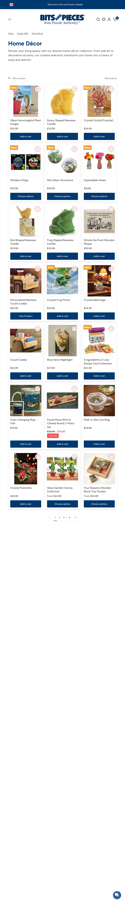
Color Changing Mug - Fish (23, 421)
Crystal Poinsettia (21, 488)
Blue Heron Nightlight (59, 359)
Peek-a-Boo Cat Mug (97, 419)
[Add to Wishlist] (38, 89)
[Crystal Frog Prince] (62, 281)
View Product (25, 316)
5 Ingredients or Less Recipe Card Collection (98, 361)
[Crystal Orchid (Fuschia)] (99, 101)
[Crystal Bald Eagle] (99, 281)
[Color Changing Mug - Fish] (26, 400)
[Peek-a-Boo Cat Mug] (99, 400)
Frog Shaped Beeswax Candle (60, 241)
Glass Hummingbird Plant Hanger (25, 122)
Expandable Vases (95, 180)
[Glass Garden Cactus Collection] (62, 469)
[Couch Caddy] (26, 340)
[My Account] (109, 19)
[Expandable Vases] (99, 161)
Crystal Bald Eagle (95, 300)
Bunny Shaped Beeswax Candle (61, 122)
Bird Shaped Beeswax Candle (23, 241)
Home (11, 33)
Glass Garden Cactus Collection (60, 489)
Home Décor (37, 33)
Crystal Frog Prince (58, 300)
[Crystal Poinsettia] (26, 469)
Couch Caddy (18, 359)
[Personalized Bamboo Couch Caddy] (26, 281)
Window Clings (19, 180)
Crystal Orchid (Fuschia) (98, 120)
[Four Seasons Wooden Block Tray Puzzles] (99, 469)
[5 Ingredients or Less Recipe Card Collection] (99, 340)
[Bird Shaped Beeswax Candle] (26, 221)
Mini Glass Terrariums (60, 180)
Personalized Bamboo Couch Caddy (23, 301)
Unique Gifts (22, 33)
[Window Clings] (26, 161)
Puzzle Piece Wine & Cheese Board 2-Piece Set (60, 423)
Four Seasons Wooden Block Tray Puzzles (97, 489)
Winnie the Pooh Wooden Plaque (99, 241)
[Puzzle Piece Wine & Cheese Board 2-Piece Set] (62, 400)
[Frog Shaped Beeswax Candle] (62, 221)
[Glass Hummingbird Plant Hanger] (26, 101)
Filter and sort (19, 78)
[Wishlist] (103, 19)
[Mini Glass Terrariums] (62, 161)
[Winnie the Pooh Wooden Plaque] (99, 221)
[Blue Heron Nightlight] (62, 340)
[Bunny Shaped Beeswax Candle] (62, 101)
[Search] (98, 19)
